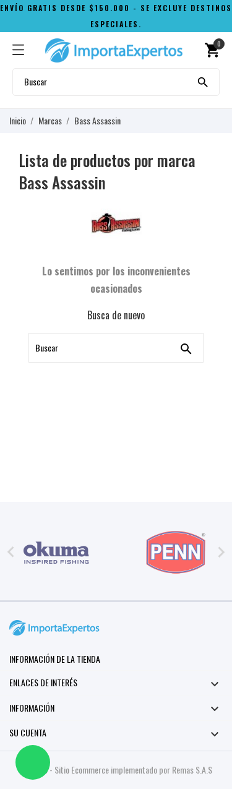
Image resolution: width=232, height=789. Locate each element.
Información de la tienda (54, 658)
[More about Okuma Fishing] (56, 552)
